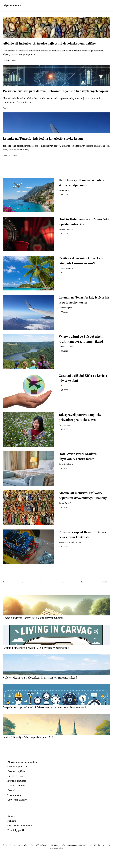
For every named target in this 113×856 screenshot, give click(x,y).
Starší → (105, 581)
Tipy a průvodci (65, 425)
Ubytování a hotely (66, 229)
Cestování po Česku (66, 347)
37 (82, 581)
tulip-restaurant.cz (13, 5)
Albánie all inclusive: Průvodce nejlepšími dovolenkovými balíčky (49, 43)
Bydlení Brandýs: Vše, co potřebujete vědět (28, 737)
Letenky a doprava (10, 156)
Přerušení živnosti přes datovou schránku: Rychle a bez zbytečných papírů (55, 91)
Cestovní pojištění (65, 386)
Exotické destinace (66, 269)
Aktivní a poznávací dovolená (70, 542)
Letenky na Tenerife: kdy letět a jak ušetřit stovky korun (43, 138)
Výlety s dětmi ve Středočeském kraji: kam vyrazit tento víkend (40, 677)
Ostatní (5, 108)
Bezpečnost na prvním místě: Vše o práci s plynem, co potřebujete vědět (45, 707)
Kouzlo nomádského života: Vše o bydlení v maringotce (36, 647)
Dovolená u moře (9, 61)
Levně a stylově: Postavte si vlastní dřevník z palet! (33, 617)
